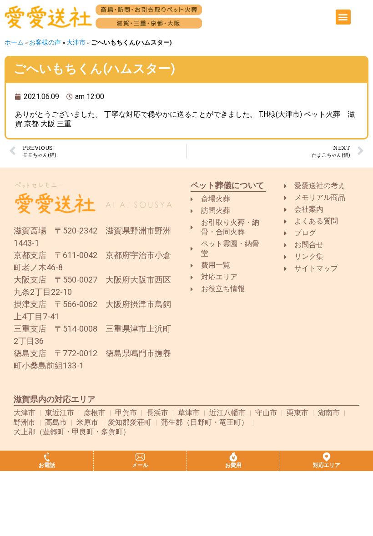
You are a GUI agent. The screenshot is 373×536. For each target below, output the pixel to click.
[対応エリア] (326, 457)
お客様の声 (45, 42)
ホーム (14, 42)
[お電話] (46, 457)
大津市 (76, 42)
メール (140, 465)
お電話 (47, 465)
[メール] (140, 457)
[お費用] (233, 457)
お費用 (233, 465)
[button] (343, 17)
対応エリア (326, 465)
